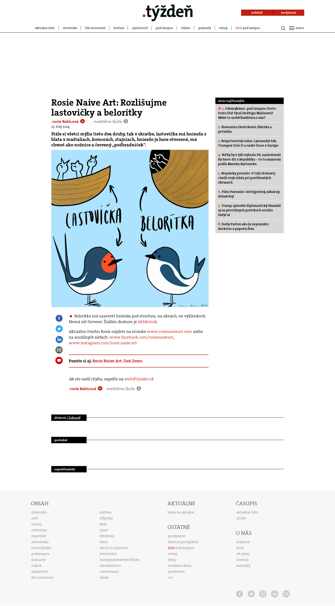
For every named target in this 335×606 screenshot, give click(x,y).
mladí (104, 577)
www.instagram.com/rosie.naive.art (103, 343)
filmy (172, 559)
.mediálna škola (108, 121)
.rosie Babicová (65, 121)
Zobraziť (74, 418)
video (104, 542)
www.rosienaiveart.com (169, 331)
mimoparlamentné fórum (119, 559)
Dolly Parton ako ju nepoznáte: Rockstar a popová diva (243, 226)
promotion (176, 571)
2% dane (243, 554)
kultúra (119, 28)
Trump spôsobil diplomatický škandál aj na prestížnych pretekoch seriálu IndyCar (249, 210)
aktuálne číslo (45, 28)
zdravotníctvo (110, 565)
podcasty (204, 28)
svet (34, 518)
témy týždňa (41, 548)
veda (103, 524)
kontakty (243, 565)
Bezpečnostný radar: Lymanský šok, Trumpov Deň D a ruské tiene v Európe (248, 143)
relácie (185, 28)
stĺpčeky (106, 518)
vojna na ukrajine (181, 512)
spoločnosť (140, 28)
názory (36, 524)
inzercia (243, 559)
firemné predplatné (183, 542)
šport (104, 530)
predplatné (177, 536)
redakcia (243, 542)
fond (240, 548)
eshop (223, 28)
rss (170, 577)
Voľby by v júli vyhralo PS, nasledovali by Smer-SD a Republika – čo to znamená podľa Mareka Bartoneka (249, 159)
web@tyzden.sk (139, 379)
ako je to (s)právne (114, 548)
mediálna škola (179, 565)
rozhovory (39, 530)
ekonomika (40, 542)
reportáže (38, 536)
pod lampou (164, 28)
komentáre (108, 554)
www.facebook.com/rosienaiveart (141, 337)
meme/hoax (109, 571)
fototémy (107, 536)
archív (241, 518)
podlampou (40, 554)
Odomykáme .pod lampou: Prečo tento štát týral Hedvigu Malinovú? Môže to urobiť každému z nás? (247, 113)
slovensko (70, 28)
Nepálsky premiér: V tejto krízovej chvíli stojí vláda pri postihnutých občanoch (246, 178)
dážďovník (147, 321)
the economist (95, 28)
